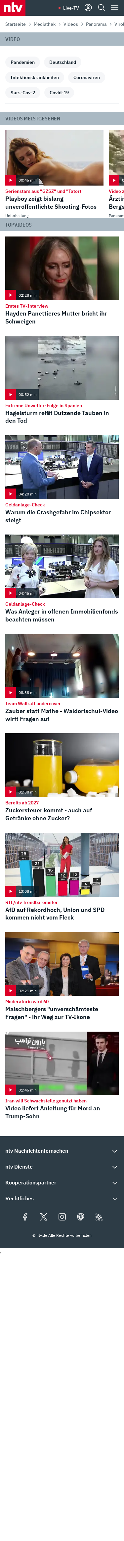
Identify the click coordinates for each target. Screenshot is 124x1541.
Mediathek (45, 24)
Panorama (96, 24)
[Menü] (115, 8)
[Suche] (101, 8)
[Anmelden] (88, 8)
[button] (62, 1151)
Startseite (15, 24)
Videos (70, 24)
